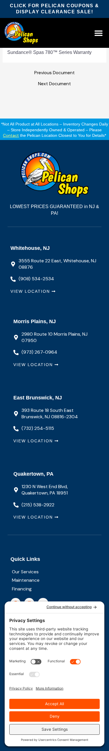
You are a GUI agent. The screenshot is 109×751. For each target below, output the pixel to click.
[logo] (27, 33)
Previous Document (54, 73)
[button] (98, 32)
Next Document (54, 84)
